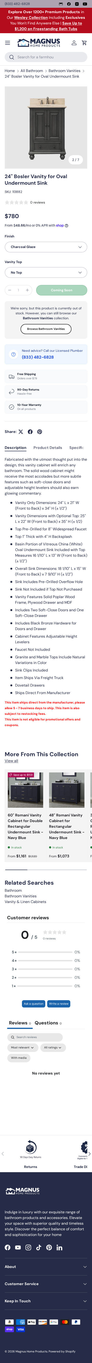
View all (11, 760)
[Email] (61, 4)
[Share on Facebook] (30, 431)
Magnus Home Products (31, 1351)
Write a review (58, 1004)
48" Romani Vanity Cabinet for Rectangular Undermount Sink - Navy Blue (66, 826)
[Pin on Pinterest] (39, 431)
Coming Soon (61, 290)
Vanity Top (13, 262)
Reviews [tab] (20, 1023)
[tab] (15, 447)
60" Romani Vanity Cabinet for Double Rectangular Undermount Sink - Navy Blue (25, 826)
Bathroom (13, 890)
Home (10, 70)
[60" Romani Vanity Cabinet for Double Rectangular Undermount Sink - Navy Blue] (25, 790)
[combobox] (46, 57)
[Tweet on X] (20, 431)
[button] (84, 43)
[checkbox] (18, 1058)
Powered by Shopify (62, 1351)
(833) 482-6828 (17, 4)
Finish (9, 236)
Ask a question (33, 1004)
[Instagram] (77, 4)
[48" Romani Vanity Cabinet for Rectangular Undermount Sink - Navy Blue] (66, 790)
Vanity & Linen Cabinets (25, 901)
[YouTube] (85, 4)
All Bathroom (32, 70)
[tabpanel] (46, 592)
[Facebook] (69, 4)
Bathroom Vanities (64, 70)
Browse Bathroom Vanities (46, 329)
